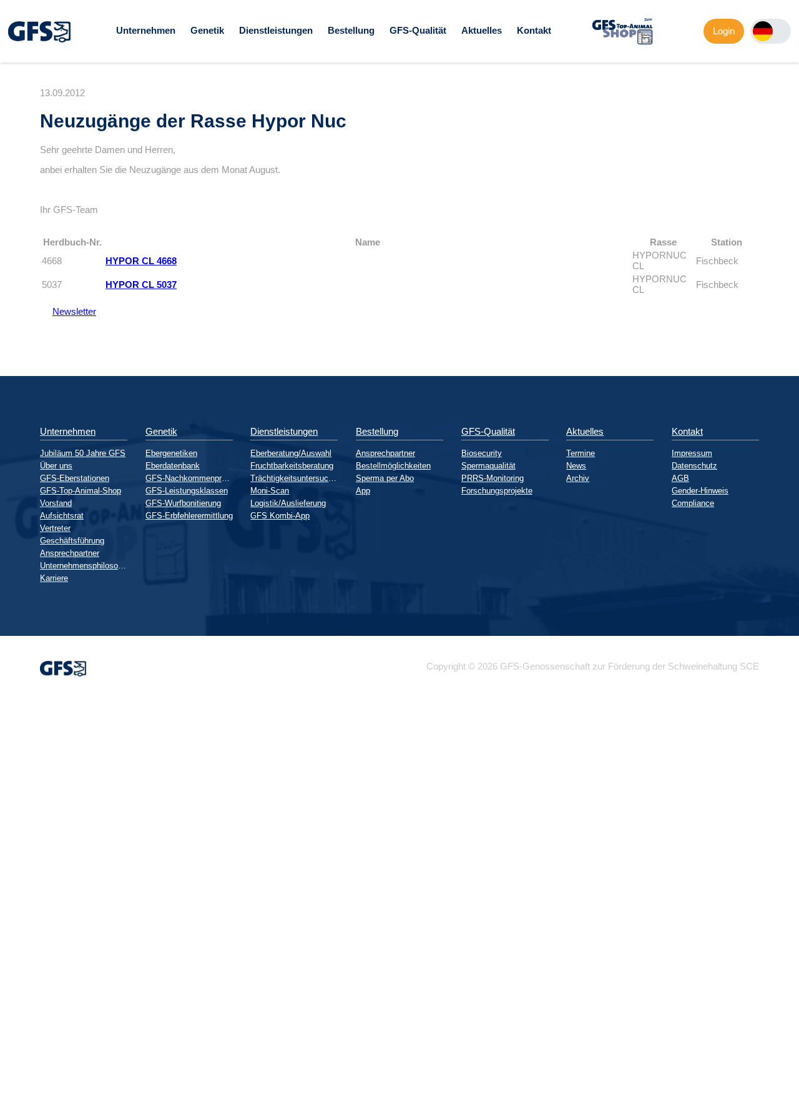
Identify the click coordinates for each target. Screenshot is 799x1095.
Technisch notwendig (20, 925)
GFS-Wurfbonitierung (183, 503)
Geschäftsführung (72, 540)
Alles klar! (10, 1063)
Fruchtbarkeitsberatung (291, 465)
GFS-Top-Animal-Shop (80, 490)
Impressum (692, 453)
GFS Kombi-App (280, 515)
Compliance (693, 503)
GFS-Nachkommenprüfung (189, 478)
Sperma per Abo (385, 478)
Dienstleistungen (276, 30)
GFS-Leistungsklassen (186, 490)
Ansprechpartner (69, 553)
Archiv (577, 478)
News (576, 465)
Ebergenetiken (171, 453)
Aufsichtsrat (62, 515)
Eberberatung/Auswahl (290, 453)
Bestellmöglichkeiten (393, 465)
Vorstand (56, 503)
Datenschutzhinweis (41, 1089)
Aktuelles (481, 30)
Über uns (56, 465)
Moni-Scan (269, 490)
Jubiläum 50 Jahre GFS (82, 453)
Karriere (54, 578)
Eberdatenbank (172, 465)
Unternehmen (145, 30)
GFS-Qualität (418, 30)
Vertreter (55, 528)
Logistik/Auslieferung (288, 503)
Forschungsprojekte (496, 490)
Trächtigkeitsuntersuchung (294, 478)
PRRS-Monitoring (492, 478)
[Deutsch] (762, 31)
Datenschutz (694, 465)
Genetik (207, 30)
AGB (680, 478)
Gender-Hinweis (700, 490)
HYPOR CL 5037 (141, 284)
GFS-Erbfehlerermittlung (189, 515)
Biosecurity (481, 453)
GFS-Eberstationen (74, 478)
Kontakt (534, 30)
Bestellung (351, 30)
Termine (580, 453)
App (363, 490)
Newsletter (68, 311)
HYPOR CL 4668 (141, 260)
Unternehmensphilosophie (83, 565)
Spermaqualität (488, 465)
